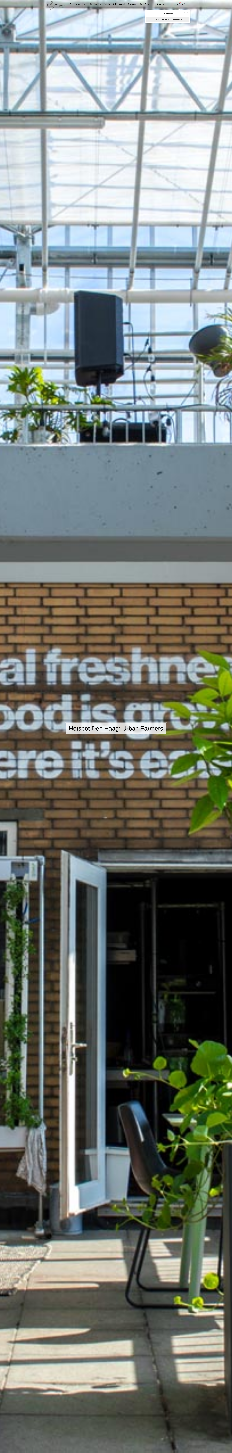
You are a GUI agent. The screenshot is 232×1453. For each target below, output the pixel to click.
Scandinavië (94, 4)
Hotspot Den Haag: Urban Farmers (116, 728)
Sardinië (122, 4)
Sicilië (115, 4)
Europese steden (76, 4)
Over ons (160, 4)
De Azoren (132, 4)
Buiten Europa (145, 4)
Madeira (107, 4)
